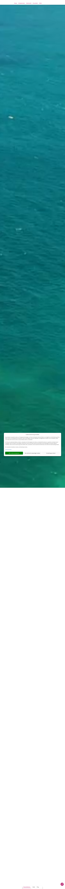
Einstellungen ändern (51, 453)
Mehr (40, 3)
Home (15, 3)
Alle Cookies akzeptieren (14, 453)
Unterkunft (28, 3)
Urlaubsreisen (21, 3)
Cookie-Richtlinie (8, 449)
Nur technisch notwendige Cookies (32, 453)
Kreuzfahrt (35, 3)
